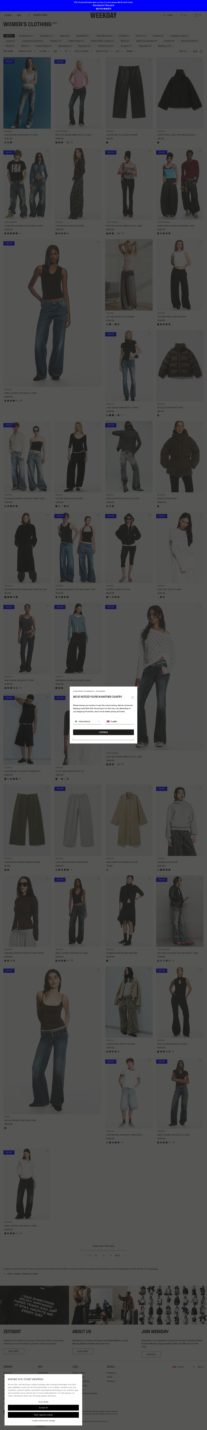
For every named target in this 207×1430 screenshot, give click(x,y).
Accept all (43, 1408)
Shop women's (98, 5)
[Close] (132, 697)
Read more (43, 1402)
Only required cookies (43, 1415)
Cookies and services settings (43, 1421)
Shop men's (109, 5)
